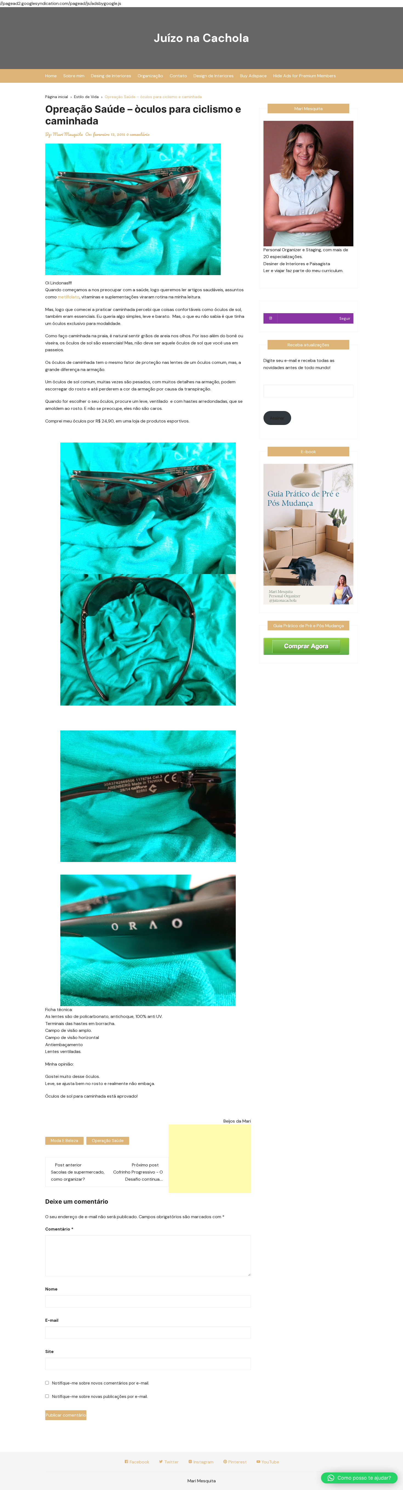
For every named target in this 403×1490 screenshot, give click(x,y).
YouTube (269, 1462)
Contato (178, 76)
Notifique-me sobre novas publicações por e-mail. (100, 1396)
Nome (51, 1289)
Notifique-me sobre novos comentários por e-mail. (100, 1383)
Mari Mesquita (68, 134)
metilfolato (68, 297)
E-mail (51, 1320)
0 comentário (138, 134)
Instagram (203, 1462)
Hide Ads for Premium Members (304, 76)
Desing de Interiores (111, 76)
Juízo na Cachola (201, 37)
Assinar (277, 418)
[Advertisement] (210, 1158)
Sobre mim (73, 76)
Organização (150, 76)
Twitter (171, 1462)
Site (49, 1351)
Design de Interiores (214, 76)
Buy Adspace (253, 76)
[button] (359, 1477)
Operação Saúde (108, 1140)
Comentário (59, 1229)
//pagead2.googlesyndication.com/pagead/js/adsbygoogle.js (60, 3)
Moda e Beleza (64, 1140)
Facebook (139, 1462)
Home (51, 76)
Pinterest (237, 1462)
